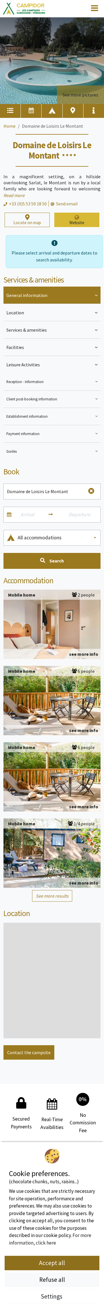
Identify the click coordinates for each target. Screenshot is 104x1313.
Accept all (52, 1263)
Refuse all (52, 1280)
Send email (67, 204)
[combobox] (57, 538)
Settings (52, 1296)
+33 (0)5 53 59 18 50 (28, 204)
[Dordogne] (24, 9)
